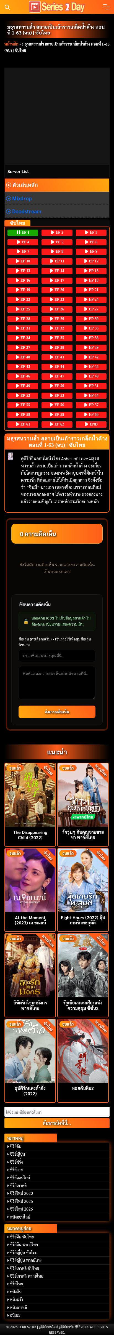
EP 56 (58, 405)
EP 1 (24, 232)
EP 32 (58, 328)
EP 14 (58, 271)
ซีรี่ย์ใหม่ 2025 (21, 1201)
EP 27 (93, 309)
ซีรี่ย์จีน (15, 1146)
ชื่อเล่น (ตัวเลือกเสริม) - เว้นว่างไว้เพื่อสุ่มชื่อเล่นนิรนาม (55, 642)
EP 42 (93, 357)
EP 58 (24, 415)
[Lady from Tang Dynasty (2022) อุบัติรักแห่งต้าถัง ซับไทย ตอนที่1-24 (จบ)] (30, 1050)
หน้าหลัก (11, 43)
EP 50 (58, 386)
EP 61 (24, 424)
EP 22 (24, 299)
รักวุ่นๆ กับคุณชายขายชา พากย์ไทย (83, 834)
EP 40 (24, 357)
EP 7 (24, 251)
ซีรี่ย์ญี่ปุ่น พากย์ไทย (26, 1260)
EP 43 (24, 367)
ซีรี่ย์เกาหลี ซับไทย (24, 1268)
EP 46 (24, 376)
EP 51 (93, 386)
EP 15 (93, 271)
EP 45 (93, 367)
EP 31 (24, 328)
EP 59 (58, 415)
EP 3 (93, 232)
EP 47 (58, 376)
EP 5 (59, 242)
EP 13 (24, 271)
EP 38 (58, 347)
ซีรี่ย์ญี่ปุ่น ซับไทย (23, 1252)
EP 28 (24, 319)
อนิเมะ (15, 1315)
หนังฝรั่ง (16, 1299)
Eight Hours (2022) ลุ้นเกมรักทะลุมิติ (83, 920)
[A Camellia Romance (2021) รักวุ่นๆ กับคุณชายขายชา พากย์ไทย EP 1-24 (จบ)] (83, 794)
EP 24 (93, 299)
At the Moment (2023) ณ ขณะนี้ (30, 920)
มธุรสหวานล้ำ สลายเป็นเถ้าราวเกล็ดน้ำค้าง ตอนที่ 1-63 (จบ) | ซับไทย (56, 29)
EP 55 (24, 405)
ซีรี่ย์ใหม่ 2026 (21, 1208)
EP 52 (24, 395)
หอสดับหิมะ (83, 1088)
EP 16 (24, 280)
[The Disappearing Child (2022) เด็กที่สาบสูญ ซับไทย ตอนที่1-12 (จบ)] (30, 794)
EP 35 (58, 338)
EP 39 (93, 347)
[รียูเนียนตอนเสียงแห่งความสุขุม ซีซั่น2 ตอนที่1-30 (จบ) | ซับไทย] (83, 965)
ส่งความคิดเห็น (57, 711)
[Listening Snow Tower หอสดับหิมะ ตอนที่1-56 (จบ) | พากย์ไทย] (83, 1050)
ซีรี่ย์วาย (16, 1169)
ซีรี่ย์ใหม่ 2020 (21, 1193)
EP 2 (59, 232)
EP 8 (59, 251)
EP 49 (24, 386)
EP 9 (93, 251)
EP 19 (24, 290)
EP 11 (59, 261)
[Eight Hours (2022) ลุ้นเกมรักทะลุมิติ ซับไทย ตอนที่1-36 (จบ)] (83, 879)
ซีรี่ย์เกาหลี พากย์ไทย (26, 1275)
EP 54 (93, 395)
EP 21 (93, 290)
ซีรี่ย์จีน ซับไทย (22, 1236)
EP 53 (58, 395)
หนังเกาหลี (18, 1307)
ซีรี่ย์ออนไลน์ (20, 1177)
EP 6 (93, 242)
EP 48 (93, 376)
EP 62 (58, 424)
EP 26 (58, 309)
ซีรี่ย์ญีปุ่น (17, 1153)
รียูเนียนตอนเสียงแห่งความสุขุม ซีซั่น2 (82, 1005)
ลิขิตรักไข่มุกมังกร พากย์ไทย (30, 1005)
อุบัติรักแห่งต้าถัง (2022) (30, 1090)
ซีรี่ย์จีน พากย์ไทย (24, 1244)
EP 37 (24, 347)
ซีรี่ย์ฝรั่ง (16, 1162)
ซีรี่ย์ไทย (16, 1283)
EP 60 (93, 415)
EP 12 (93, 261)
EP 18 (93, 280)
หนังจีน (16, 1291)
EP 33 (93, 328)
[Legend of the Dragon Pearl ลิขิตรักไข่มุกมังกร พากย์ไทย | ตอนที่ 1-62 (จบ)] (30, 965)
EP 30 (93, 319)
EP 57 (93, 405)
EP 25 (24, 309)
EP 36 (93, 338)
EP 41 (58, 357)
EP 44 (58, 367)
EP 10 (24, 261)
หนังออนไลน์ (20, 1216)
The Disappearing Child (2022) (30, 834)
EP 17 (58, 280)
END (93, 424)
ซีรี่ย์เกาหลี (18, 1185)
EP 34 (24, 338)
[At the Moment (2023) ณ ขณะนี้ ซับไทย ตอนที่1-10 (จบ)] (30, 879)
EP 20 (58, 290)
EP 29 (58, 319)
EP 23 (58, 299)
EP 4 (24, 242)
